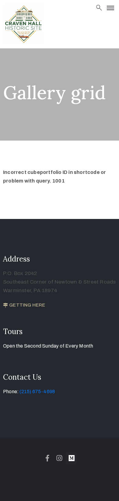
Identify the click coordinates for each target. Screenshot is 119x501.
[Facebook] (47, 458)
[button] (24, 305)
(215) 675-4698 (37, 391)
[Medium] (71, 458)
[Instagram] (59, 458)
